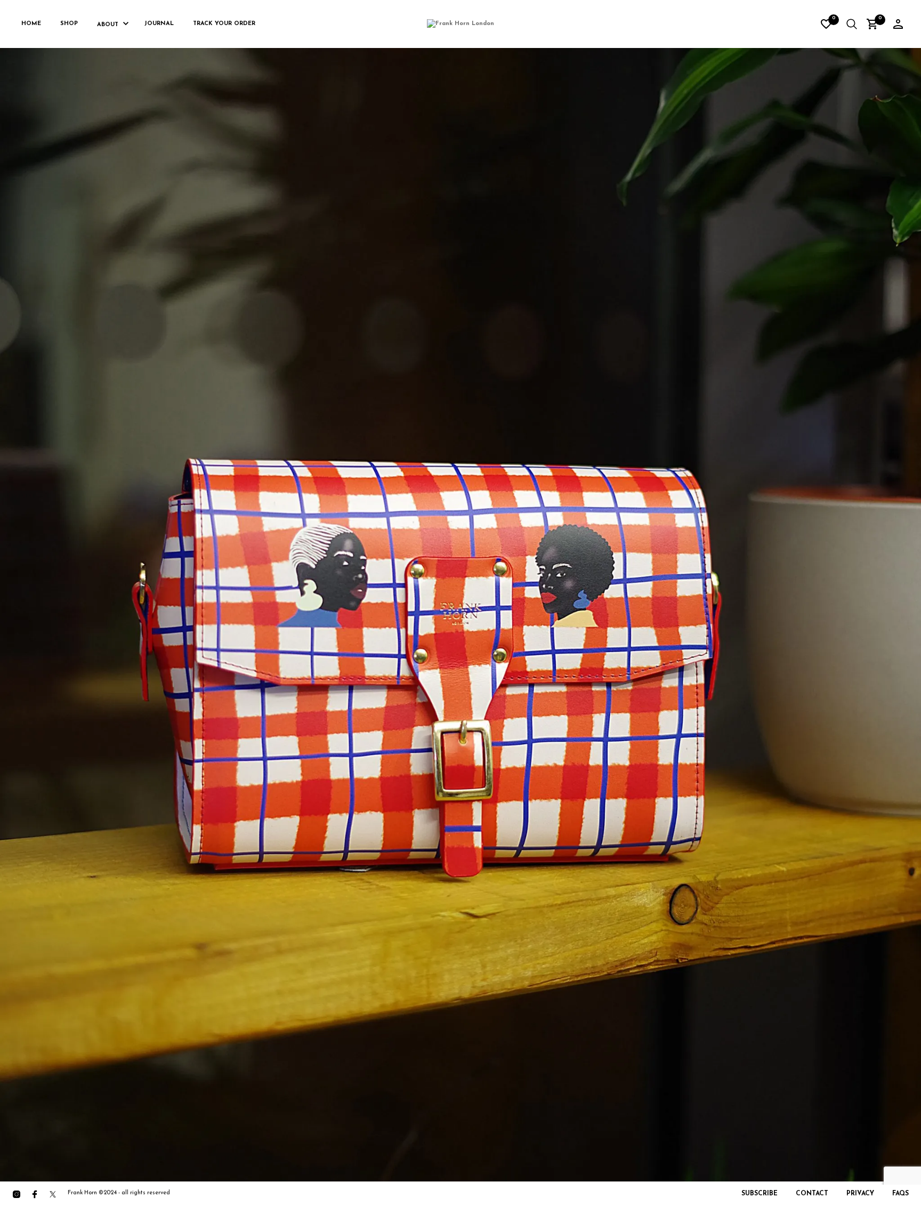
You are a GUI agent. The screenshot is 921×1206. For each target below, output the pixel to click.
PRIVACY (860, 1194)
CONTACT (812, 1194)
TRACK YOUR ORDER (224, 24)
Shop (69, 24)
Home (31, 24)
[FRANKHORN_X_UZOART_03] (460, 605)
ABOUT (107, 25)
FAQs (900, 1194)
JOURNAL (159, 24)
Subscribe (759, 1194)
